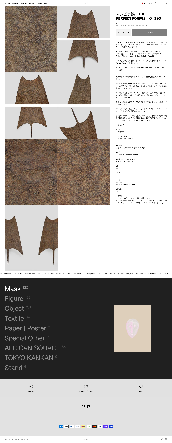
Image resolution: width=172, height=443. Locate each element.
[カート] (165, 3)
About (141, 391)
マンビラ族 (120, 129)
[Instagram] (161, 439)
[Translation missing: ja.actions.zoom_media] (31, 39)
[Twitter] (166, 439)
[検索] (155, 3)
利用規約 (86, 439)
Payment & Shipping (85, 391)
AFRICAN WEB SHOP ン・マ (19, 439)
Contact (31, 391)
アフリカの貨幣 (121, 136)
